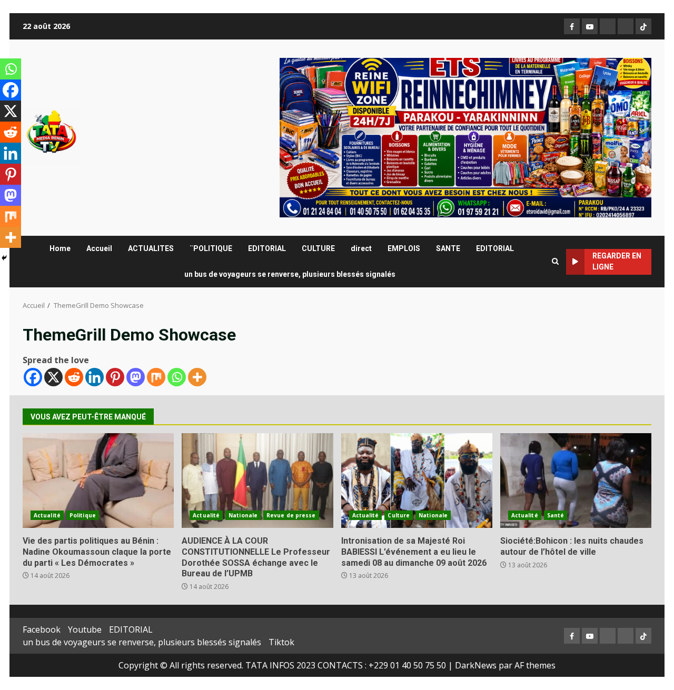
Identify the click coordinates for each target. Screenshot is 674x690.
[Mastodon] (135, 377)
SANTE (448, 248)
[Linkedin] (94, 377)
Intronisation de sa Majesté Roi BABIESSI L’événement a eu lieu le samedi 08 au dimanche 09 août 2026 (416, 480)
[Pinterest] (115, 377)
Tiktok (281, 642)
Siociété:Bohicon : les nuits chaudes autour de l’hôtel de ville (575, 480)
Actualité (47, 515)
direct (361, 248)
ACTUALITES (151, 248)
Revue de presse (291, 515)
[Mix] (156, 377)
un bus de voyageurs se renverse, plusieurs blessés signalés (289, 274)
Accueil (99, 248)
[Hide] (4, 258)
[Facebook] (33, 377)
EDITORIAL (267, 248)
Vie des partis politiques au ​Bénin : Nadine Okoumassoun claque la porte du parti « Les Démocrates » (98, 480)
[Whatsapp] (176, 377)
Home (60, 248)
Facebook (42, 629)
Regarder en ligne (616, 261)
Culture (399, 515)
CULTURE (318, 248)
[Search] (555, 262)
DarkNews (476, 665)
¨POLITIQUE (211, 248)
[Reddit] (74, 377)
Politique (83, 515)
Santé (555, 515)
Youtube (85, 629)
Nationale (243, 515)
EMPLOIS (404, 248)
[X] (53, 377)
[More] (197, 377)
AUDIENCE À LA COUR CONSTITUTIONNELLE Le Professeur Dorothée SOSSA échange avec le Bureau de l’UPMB (257, 480)
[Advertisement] (465, 137)
